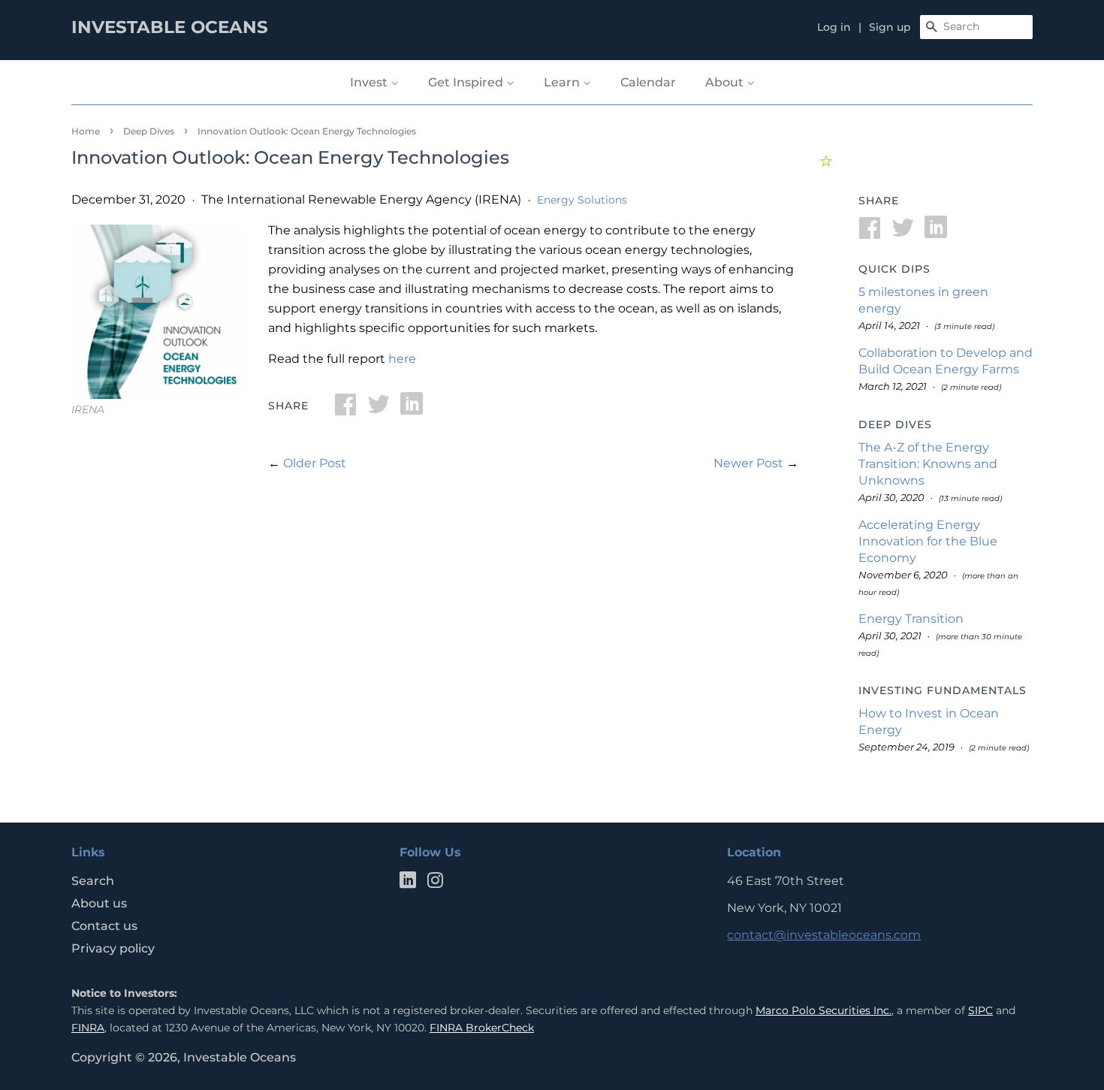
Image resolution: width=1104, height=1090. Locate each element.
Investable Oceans (239, 1057)
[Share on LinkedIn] (411, 409)
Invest (370, 82)
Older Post (314, 463)
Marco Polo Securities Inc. (823, 1010)
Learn (563, 82)
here (402, 359)
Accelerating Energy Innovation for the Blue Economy (927, 541)
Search (92, 881)
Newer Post (748, 463)
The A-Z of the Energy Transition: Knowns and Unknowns (927, 464)
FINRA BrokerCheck (482, 1027)
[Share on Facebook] (345, 409)
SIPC (980, 1010)
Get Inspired (467, 82)
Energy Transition (911, 618)
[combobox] (976, 27)
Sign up (890, 27)
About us (99, 903)
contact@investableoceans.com (824, 935)
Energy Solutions (582, 200)
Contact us (104, 926)
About (726, 82)
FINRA (87, 1027)
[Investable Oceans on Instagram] (435, 883)
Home (85, 131)
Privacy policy (113, 948)
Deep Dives (148, 131)
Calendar (648, 82)
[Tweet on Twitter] (378, 409)
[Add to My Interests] (828, 159)
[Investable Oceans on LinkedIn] (408, 883)
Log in (834, 27)
